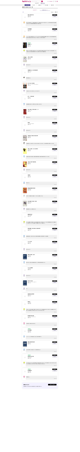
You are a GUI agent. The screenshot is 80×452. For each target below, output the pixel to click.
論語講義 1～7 (30, 44)
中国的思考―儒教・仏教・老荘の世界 (33, 135)
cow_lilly (24, 324)
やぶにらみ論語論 (30, 267)
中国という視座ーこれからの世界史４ (33, 148)
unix (24, 51)
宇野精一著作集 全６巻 (31, 254)
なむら (24, 337)
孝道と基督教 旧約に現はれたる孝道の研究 (34, 228)
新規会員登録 (51, 1)
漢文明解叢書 (30, 28)
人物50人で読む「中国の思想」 (32, 161)
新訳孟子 (29, 301)
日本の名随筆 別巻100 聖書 (32, 201)
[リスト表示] (55, 12)
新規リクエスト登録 (52, 384)
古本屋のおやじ (24, 37)
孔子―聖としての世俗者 (31, 83)
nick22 (24, 65)
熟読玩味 (24, 183)
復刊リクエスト (43, 3)
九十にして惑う (30, 241)
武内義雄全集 (30, 370)
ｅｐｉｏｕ (24, 196)
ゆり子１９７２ (24, 289)
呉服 (24, 377)
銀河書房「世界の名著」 (31, 315)
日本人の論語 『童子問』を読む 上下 (33, 109)
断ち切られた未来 (30, 280)
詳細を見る (54, 70)
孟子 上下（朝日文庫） (31, 96)
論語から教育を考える (31, 14)
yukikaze (24, 350)
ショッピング (37, 3)
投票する (55, 16)
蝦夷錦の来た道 (30, 214)
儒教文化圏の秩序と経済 (31, 341)
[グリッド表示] (57, 12)
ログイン (48, 1)
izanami (24, 363)
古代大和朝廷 (30, 330)
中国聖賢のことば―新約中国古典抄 (33, 70)
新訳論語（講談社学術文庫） (31, 188)
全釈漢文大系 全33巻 (31, 356)
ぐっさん (24, 23)
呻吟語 (29, 122)
